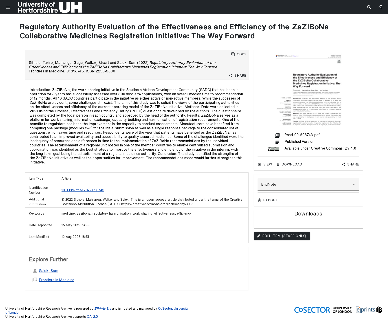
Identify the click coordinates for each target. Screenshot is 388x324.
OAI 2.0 (92, 316)
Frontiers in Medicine (56, 280)
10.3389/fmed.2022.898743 (83, 190)
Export (270, 200)
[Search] (369, 7)
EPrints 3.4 (102, 308)
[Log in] (380, 7)
